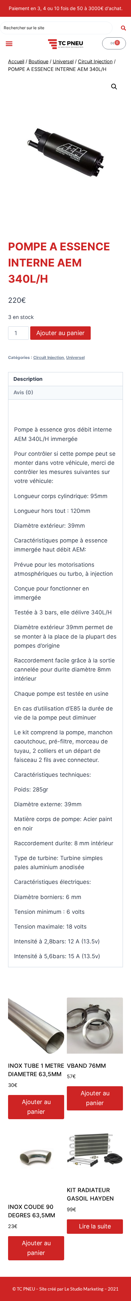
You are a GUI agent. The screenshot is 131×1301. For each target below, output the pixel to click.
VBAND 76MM (86, 1065)
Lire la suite (95, 1226)
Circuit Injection (48, 357)
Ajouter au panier (60, 332)
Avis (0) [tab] (23, 392)
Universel (75, 357)
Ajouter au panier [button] (36, 1106)
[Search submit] (123, 28)
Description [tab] (28, 379)
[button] (8, 43)
